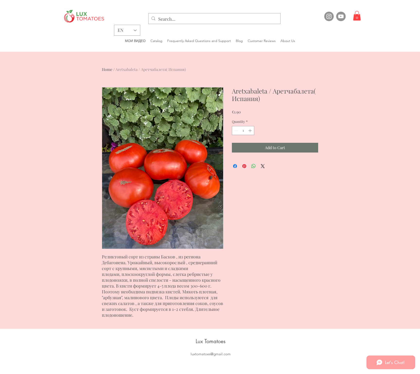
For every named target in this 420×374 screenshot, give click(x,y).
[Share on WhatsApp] (253, 166)
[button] (357, 15)
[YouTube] (341, 16)
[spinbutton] (243, 130)
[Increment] (250, 130)
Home (107, 69)
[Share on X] (263, 166)
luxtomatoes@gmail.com (211, 354)
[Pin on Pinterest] (244, 166)
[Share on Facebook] (235, 166)
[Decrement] (236, 130)
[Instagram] (329, 16)
